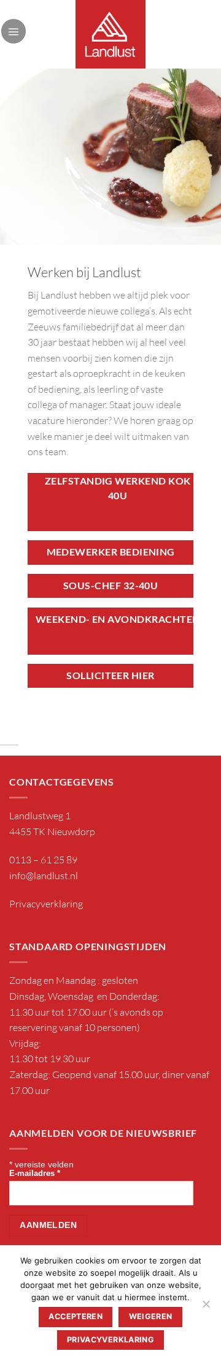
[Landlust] (111, 34)
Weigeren (151, 1316)
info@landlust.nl (43, 875)
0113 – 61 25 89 (43, 860)
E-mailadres (34, 1173)
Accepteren (75, 1316)
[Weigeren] (206, 1307)
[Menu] (13, 31)
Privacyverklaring (46, 904)
